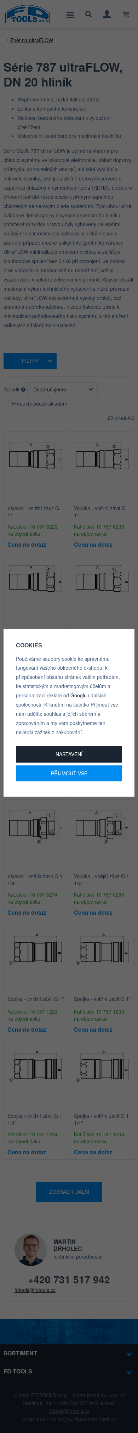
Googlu (78, 695)
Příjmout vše (69, 773)
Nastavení (69, 754)
